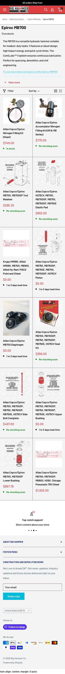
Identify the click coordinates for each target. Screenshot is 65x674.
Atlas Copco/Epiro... (17, 19)
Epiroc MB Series (34, 19)
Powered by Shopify (13, 662)
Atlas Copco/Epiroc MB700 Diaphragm (14, 342)
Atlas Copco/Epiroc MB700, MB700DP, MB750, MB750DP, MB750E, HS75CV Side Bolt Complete (15, 410)
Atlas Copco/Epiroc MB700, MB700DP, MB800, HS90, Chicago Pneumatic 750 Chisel (48, 478)
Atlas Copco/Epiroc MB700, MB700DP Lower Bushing (14, 476)
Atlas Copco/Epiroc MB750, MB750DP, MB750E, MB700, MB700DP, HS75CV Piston (46, 269)
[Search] (46, 9)
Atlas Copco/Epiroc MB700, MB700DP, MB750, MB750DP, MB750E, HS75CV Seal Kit (48, 339)
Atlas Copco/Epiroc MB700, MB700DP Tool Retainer (15, 195)
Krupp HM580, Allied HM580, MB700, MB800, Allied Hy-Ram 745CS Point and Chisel (16, 267)
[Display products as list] (60, 91)
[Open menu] (4, 9)
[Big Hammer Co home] (18, 9)
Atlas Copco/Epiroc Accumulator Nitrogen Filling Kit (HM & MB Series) (48, 128)
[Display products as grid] (55, 91)
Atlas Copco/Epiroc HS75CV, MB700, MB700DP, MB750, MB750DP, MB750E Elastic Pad (46, 199)
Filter (11, 90)
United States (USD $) (15, 610)
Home (4, 19)
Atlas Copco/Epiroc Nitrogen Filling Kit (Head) (14, 133)
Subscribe (14, 596)
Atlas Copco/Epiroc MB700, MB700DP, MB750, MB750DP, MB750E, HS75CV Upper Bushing (49, 410)
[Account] (52, 9)
